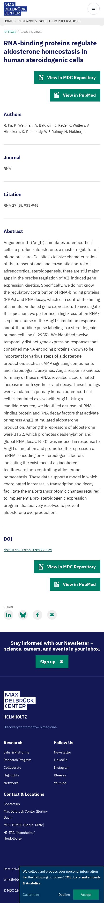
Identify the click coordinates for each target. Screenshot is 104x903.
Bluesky (60, 775)
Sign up (47, 662)
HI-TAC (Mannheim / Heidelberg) (19, 835)
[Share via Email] (52, 615)
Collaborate (12, 767)
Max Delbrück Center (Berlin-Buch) (26, 814)
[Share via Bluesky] (23, 615)
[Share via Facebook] (37, 615)
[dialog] (61, 884)
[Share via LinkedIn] (8, 615)
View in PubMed (79, 95)
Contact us (12, 804)
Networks (11, 783)
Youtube (60, 783)
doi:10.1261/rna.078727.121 (28, 550)
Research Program (17, 760)
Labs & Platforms (16, 752)
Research (26, 21)
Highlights (11, 775)
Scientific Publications (60, 21)
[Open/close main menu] (94, 9)
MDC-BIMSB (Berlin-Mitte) (24, 825)
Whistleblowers (15, 879)
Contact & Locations (24, 794)
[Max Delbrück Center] (15, 14)
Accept (86, 894)
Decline (64, 894)
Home (8, 21)
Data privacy (13, 869)
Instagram (61, 767)
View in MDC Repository (71, 77)
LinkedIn (60, 760)
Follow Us (63, 742)
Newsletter (62, 752)
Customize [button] (31, 894)
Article (10, 32)
